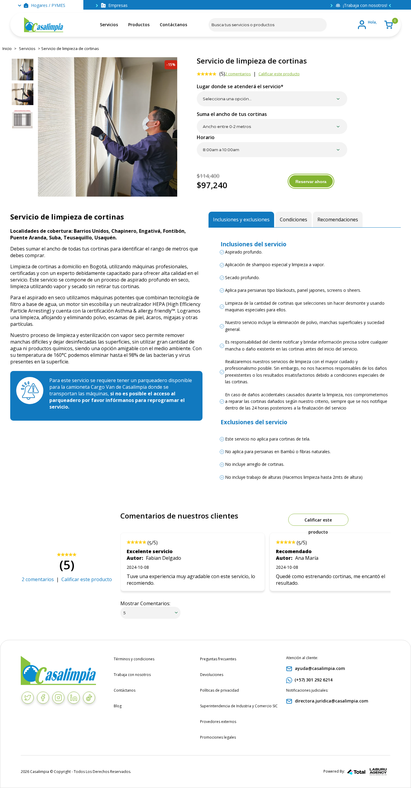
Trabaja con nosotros (132, 674)
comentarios (238, 73)
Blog (118, 706)
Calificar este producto (279, 73)
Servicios (109, 24)
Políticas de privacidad (219, 690)
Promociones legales (218, 737)
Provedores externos (218, 721)
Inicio (7, 48)
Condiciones (293, 219)
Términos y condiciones (134, 659)
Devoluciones (211, 674)
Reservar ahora (310, 181)
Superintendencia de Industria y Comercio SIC (239, 706)
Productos (139, 24)
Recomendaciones (337, 219)
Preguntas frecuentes (218, 659)
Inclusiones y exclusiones (241, 219)
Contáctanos (173, 24)
